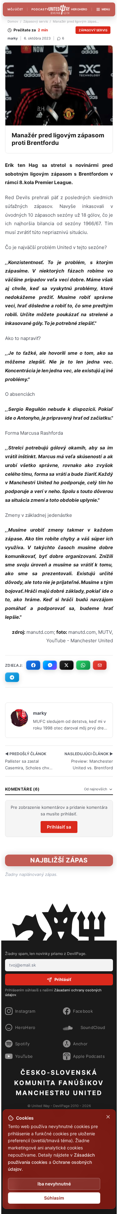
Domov (13, 21)
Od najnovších (95, 789)
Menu (106, 9)
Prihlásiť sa (59, 827)
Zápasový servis (35, 21)
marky (13, 38)
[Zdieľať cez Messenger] (50, 665)
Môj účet (15, 9)
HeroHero (79, 9)
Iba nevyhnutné (54, 1183)
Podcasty (39, 9)
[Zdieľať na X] (66, 665)
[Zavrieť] (108, 1116)
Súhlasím (54, 1198)
